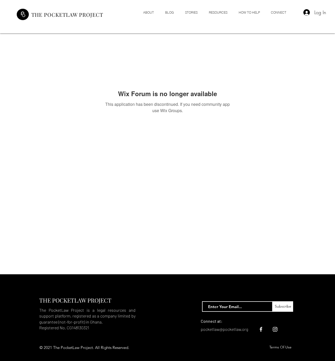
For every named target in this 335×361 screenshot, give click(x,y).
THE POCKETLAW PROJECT (67, 14)
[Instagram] (275, 329)
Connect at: (211, 321)
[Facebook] (261, 329)
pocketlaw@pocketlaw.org (224, 329)
